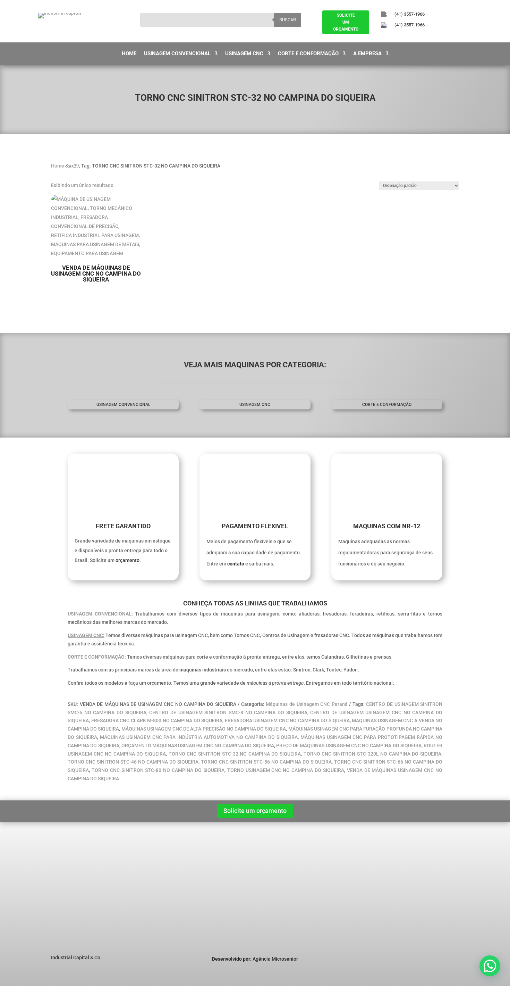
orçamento (127, 560)
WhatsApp (418, 904)
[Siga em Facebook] (383, 36)
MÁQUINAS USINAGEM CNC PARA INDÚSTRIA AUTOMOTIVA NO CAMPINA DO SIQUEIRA (199, 737)
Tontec (154, 898)
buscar (287, 19)
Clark (152, 880)
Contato (65, 898)
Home (129, 54)
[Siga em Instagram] (402, 36)
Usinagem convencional (123, 404)
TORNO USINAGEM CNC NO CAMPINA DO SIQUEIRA (285, 770)
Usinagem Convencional (177, 54)
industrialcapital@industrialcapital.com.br (443, 881)
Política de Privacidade (81, 889)
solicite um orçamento (345, 22)
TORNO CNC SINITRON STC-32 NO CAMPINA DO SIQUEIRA (235, 754)
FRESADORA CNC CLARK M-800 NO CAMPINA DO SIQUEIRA (157, 720)
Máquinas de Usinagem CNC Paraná (306, 704)
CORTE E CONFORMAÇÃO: (97, 657)
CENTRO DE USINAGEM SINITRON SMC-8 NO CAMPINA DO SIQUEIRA (228, 712)
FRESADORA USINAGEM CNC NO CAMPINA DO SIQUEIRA (287, 720)
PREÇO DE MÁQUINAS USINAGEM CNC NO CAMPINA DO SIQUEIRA (349, 745)
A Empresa (367, 54)
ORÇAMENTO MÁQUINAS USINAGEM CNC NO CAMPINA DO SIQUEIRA (197, 745)
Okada (154, 889)
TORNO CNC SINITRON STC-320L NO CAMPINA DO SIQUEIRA (372, 754)
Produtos (66, 880)
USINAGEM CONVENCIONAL (99, 614)
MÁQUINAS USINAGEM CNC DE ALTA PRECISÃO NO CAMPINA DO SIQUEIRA (203, 729)
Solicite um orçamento (255, 810)
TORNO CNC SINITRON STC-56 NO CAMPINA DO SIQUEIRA (266, 762)
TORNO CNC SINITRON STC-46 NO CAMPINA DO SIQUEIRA (133, 762)
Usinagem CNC (244, 54)
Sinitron (155, 871)
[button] (489, 965)
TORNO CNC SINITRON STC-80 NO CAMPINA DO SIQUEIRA (158, 770)
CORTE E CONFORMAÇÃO (386, 404)
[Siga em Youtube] (421, 36)
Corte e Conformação (308, 54)
